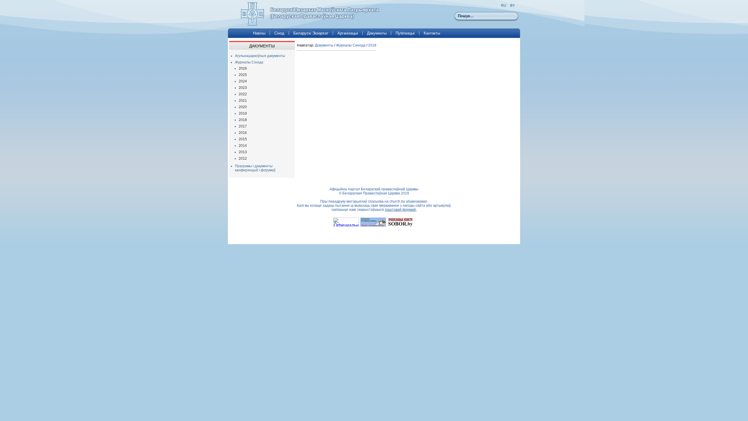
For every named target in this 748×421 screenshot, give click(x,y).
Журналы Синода (351, 45)
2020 (243, 107)
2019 (243, 113)
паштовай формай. (401, 210)
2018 (243, 120)
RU (503, 6)
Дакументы (377, 33)
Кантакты (432, 33)
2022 (243, 94)
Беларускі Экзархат (310, 33)
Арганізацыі (347, 33)
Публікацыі (405, 33)
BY (512, 6)
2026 (243, 68)
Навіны (259, 33)
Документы (324, 45)
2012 (243, 158)
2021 (243, 101)
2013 (243, 152)
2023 (243, 88)
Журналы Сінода (249, 62)
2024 (243, 81)
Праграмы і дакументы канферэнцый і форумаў (255, 168)
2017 (243, 126)
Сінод (279, 33)
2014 (243, 146)
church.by (397, 201)
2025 (243, 75)
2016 (243, 133)
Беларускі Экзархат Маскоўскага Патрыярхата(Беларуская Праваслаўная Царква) (324, 13)
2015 (243, 139)
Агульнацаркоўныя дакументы (260, 56)
